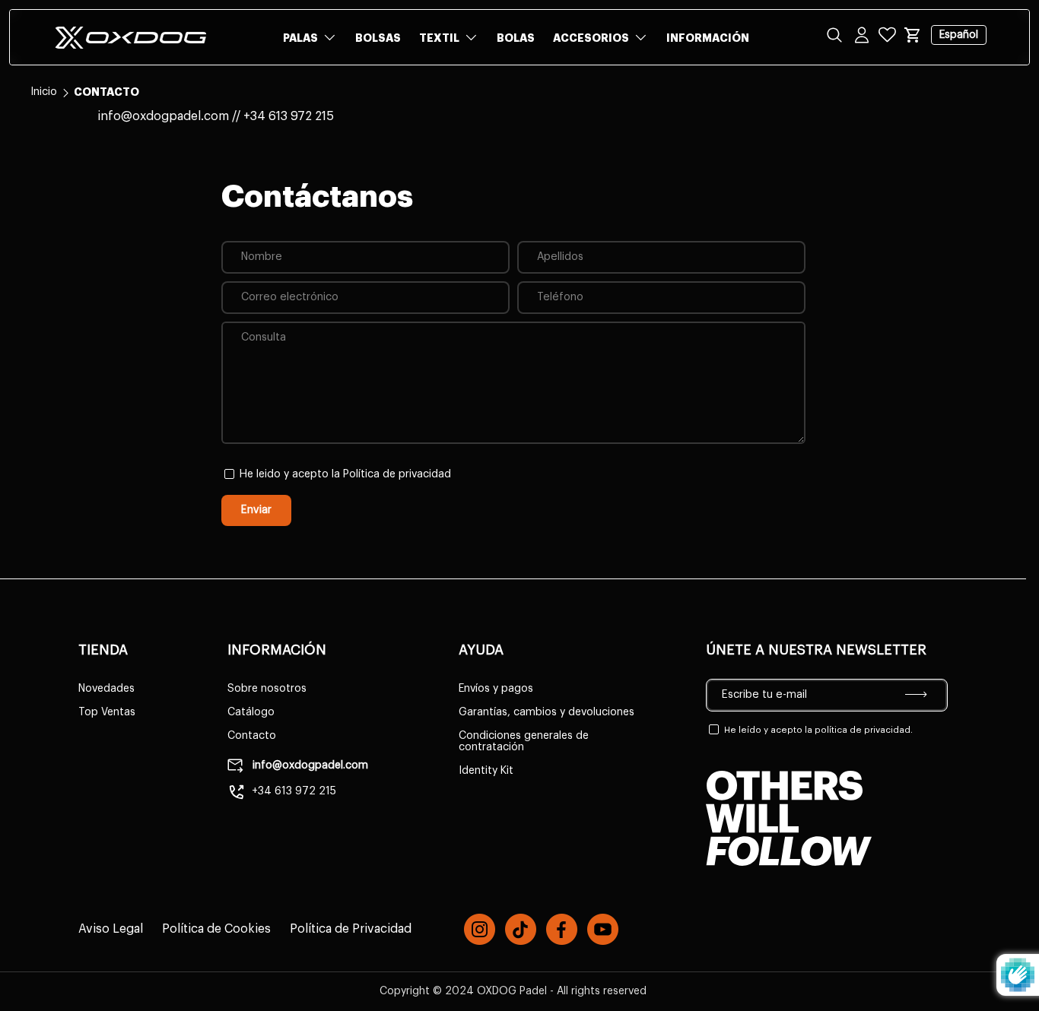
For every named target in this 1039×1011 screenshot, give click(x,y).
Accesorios (591, 38)
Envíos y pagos (496, 688)
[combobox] (519, 85)
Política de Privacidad (350, 929)
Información (707, 38)
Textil (439, 38)
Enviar (256, 509)
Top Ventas (106, 712)
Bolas (516, 38)
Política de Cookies (216, 929)
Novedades (106, 688)
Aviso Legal (110, 929)
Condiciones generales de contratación (524, 742)
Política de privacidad (397, 474)
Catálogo (251, 712)
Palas (300, 38)
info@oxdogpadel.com (308, 765)
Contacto (251, 736)
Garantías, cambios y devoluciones (546, 712)
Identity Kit (486, 770)
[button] (913, 35)
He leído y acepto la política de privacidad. (818, 729)
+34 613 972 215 (294, 791)
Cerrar (45, 122)
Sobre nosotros (267, 688)
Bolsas (378, 38)
